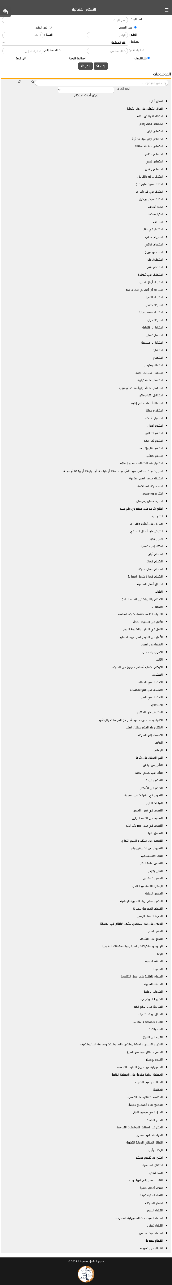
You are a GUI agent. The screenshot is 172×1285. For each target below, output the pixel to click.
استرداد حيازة (155, 320)
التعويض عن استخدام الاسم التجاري (142, 840)
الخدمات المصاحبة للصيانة (148, 908)
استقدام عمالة (154, 410)
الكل (86, 66)
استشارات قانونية (152, 327)
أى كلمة (20, 58)
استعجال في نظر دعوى (149, 372)
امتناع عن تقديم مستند (149, 1157)
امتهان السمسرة (152, 1165)
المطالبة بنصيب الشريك (149, 1082)
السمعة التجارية (153, 984)
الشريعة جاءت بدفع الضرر (148, 1006)
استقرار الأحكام (154, 418)
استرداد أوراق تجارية (151, 282)
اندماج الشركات (154, 1203)
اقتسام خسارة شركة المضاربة (145, 576)
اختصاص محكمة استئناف (148, 146)
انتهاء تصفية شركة (151, 1195)
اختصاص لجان (155, 131)
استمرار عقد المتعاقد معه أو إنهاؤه (141, 463)
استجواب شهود (153, 237)
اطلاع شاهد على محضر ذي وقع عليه (141, 508)
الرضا (160, 954)
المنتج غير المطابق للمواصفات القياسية (139, 1127)
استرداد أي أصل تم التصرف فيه (144, 289)
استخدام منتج (155, 267)
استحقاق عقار (155, 259)
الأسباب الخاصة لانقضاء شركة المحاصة (140, 614)
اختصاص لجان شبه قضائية (147, 138)
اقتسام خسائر (154, 561)
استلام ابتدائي (154, 433)
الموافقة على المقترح (150, 1135)
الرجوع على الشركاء (151, 938)
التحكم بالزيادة (154, 780)
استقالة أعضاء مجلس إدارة (147, 403)
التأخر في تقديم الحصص (148, 772)
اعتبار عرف (157, 516)
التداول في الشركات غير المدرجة (143, 795)
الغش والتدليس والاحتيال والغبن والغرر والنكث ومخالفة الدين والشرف (121, 1044)
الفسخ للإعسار (154, 1059)
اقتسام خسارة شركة (150, 569)
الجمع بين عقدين (153, 878)
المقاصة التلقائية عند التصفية (145, 1097)
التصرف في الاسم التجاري (147, 818)
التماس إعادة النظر (151, 863)
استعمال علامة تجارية (150, 380)
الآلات (159, 659)
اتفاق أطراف (155, 101)
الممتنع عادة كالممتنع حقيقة (145, 1104)
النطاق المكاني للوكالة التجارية (144, 1142)
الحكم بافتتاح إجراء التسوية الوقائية (141, 901)
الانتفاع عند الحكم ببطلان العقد (144, 727)
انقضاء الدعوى (154, 1210)
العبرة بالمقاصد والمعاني (148, 1021)
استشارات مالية (154, 335)
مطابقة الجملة (77, 58)
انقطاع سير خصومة (151, 1248)
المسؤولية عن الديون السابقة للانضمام (140, 1067)
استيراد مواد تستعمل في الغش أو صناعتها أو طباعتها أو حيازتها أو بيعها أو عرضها (113, 471)
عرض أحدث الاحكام (86, 95)
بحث (102, 66)
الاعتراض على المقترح (150, 712)
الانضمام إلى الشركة (150, 735)
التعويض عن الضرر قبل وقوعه (145, 848)
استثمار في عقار (153, 229)
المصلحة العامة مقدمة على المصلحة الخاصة (137, 1074)
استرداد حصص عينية (151, 312)
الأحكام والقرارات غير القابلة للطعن (142, 599)
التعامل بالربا (155, 833)
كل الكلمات (140, 58)
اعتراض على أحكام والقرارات (146, 523)
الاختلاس (157, 674)
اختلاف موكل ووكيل (151, 199)
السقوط (158, 969)
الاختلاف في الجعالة (150, 682)
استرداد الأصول (154, 297)
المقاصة (158, 1089)
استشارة (158, 350)
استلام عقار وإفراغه (151, 448)
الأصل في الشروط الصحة (148, 621)
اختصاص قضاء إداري (151, 123)
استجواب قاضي (154, 244)
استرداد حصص (154, 305)
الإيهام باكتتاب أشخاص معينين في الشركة (137, 667)
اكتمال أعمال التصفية (150, 584)
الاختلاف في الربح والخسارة (146, 689)
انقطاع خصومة (154, 1240)
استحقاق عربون (154, 252)
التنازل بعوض (155, 871)
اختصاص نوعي (154, 161)
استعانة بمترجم (154, 365)
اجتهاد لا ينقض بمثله (150, 116)
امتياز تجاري (156, 1172)
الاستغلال (157, 704)
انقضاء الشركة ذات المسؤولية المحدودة (139, 1218)
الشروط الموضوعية (152, 999)
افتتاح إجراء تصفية (152, 546)
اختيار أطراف (155, 206)
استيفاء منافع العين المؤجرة (146, 478)
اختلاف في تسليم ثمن (149, 184)
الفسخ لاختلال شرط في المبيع (145, 1052)
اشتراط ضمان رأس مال (149, 501)
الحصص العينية (154, 893)
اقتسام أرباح (155, 554)
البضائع (158, 750)
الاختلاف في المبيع (151, 697)
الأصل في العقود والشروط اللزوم (143, 629)
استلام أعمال (155, 425)
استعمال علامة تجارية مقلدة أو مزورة (141, 388)
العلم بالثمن (156, 1029)
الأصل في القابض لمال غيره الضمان (141, 637)
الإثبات (159, 591)
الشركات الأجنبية (153, 991)
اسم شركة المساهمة (150, 486)
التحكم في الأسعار (152, 787)
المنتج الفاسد (155, 1120)
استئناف (158, 222)
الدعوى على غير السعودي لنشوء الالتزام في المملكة (131, 923)
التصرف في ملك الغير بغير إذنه (144, 825)
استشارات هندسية (152, 342)
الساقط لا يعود (154, 961)
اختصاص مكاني (154, 154)
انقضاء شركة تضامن (151, 1233)
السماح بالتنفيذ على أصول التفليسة (142, 976)
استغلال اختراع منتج (151, 395)
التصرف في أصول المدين (148, 810)
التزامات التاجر (155, 803)
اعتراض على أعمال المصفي (146, 531)
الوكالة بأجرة (155, 1150)
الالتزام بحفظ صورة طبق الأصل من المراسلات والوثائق (131, 720)
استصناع (158, 357)
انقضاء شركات (154, 1225)
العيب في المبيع (153, 1037)
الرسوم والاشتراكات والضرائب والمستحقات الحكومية (132, 946)
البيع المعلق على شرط (149, 757)
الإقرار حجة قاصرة (152, 652)
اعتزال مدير (156, 538)
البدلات (159, 742)
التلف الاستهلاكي (152, 855)
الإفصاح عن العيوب (152, 644)
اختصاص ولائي (154, 169)
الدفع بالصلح (155, 931)
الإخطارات (157, 606)
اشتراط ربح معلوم (152, 493)
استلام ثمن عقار (153, 440)
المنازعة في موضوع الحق (148, 1112)
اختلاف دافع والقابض (150, 176)
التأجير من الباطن (153, 765)
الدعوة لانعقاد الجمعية (149, 916)
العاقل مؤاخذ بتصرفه (150, 1014)
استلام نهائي (154, 455)
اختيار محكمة (155, 214)
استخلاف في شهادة (150, 274)
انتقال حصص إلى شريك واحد (145, 1180)
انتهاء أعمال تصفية (151, 1187)
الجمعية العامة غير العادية (147, 886)
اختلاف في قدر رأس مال (148, 191)
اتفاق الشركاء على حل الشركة (145, 108)
